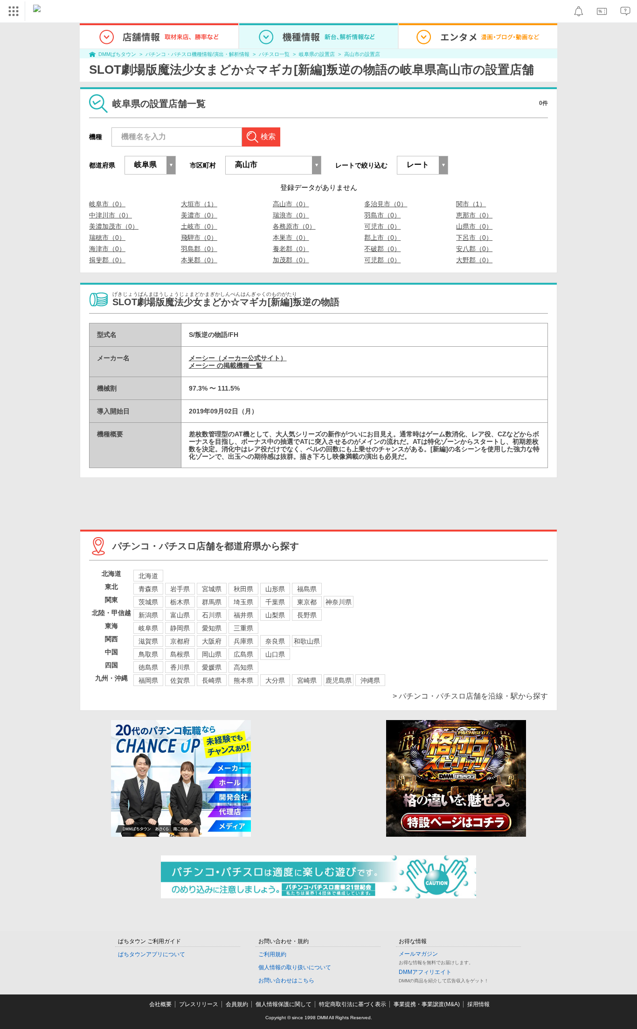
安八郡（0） (474, 248)
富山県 (180, 615)
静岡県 (180, 628)
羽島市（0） (382, 215)
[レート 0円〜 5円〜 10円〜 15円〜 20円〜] (422, 165)
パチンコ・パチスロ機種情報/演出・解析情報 (197, 54)
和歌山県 (307, 641)
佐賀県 (180, 680)
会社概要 (160, 1004)
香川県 (180, 667)
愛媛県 (212, 667)
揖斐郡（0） (107, 260)
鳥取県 (148, 654)
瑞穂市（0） (107, 237)
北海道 (148, 576)
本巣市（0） (291, 237)
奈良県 (275, 641)
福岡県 (148, 680)
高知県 (243, 667)
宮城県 (212, 589)
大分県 (275, 680)
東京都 (307, 602)
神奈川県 (338, 602)
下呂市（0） (474, 237)
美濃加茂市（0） (113, 226)
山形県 (275, 589)
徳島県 (148, 667)
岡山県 (212, 654)
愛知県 (212, 628)
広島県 (243, 654)
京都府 (180, 641)
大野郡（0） (474, 260)
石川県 (212, 615)
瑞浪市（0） (291, 215)
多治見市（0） (385, 204)
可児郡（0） (382, 260)
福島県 (307, 589)
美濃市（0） (199, 215)
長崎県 (212, 680)
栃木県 (180, 602)
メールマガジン (418, 954)
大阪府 (212, 641)
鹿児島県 (338, 680)
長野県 (307, 615)
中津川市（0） (110, 215)
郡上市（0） (382, 237)
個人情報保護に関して (284, 1004)
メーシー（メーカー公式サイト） (238, 358)
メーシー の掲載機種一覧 (226, 365)
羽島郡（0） (199, 248)
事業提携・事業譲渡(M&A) (427, 1004)
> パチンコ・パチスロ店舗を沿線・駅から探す (470, 696)
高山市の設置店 (362, 54)
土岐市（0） (199, 226)
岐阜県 (148, 628)
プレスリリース (198, 1004)
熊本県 (243, 680)
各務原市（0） (294, 226)
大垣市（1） (199, 204)
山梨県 (275, 615)
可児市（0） (382, 226)
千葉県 (275, 602)
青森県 (148, 589)
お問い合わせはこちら (286, 980)
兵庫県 (243, 641)
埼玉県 (243, 602)
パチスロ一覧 (274, 54)
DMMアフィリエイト (425, 972)
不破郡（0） (382, 248)
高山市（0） (291, 204)
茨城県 (148, 602)
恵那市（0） (474, 215)
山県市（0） (474, 226)
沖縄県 (370, 680)
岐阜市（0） (107, 204)
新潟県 (148, 615)
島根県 (180, 654)
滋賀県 (148, 641)
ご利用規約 (272, 954)
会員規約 (237, 1004)
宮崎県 (307, 680)
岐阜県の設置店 (317, 54)
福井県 (243, 615)
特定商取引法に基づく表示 (352, 1004)
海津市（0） (107, 248)
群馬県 (212, 602)
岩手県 (180, 589)
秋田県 (243, 589)
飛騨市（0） (199, 237)
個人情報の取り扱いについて (294, 967)
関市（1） (471, 204)
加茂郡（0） (291, 260)
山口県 (275, 654)
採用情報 (478, 1004)
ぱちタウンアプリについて (151, 954)
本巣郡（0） (199, 260)
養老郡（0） (291, 248)
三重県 (243, 628)
